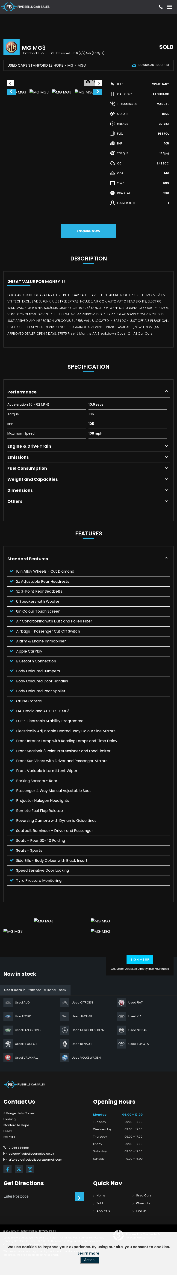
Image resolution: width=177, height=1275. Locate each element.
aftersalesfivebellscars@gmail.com (35, 1159)
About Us (103, 1211)
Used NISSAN (138, 1030)
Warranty (143, 1203)
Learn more (88, 1253)
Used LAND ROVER (28, 1030)
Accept (89, 1260)
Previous (11, 92)
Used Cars (143, 1195)
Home (101, 1195)
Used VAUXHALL (26, 1057)
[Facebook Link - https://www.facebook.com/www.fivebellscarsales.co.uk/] (7, 1169)
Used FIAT (135, 1002)
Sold (100, 1203)
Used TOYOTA (138, 1044)
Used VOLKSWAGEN (86, 1057)
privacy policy (47, 1231)
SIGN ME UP (140, 959)
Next (97, 92)
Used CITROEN (82, 1002)
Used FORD (23, 1016)
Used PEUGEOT (26, 1044)
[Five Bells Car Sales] (24, 1084)
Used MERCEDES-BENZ (88, 1030)
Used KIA (135, 1016)
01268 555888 (18, 1147)
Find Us (141, 1211)
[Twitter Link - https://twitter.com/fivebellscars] (19, 1169)
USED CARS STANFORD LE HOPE (35, 65)
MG (70, 65)
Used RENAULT (82, 1044)
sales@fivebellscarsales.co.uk (31, 1153)
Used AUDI (22, 1002)
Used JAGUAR (82, 1016)
